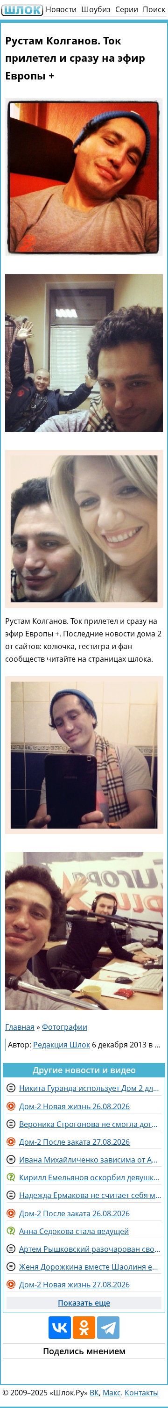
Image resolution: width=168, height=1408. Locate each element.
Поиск (154, 9)
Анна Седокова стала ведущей (74, 1231)
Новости (61, 9)
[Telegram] (108, 1327)
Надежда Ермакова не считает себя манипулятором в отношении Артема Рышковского (90, 1195)
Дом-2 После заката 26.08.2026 (74, 1213)
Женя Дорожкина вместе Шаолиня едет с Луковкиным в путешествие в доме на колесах (90, 1267)
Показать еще (84, 1303)
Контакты (142, 1392)
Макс (112, 1392)
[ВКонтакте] (60, 1327)
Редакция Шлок (61, 1045)
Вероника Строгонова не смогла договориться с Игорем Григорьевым (90, 1124)
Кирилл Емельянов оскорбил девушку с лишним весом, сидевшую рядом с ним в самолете (90, 1177)
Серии (126, 9)
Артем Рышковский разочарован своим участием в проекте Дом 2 (90, 1249)
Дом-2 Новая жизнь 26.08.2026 (74, 1106)
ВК (94, 1392)
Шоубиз (96, 9)
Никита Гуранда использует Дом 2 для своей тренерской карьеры (90, 1088)
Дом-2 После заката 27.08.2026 (74, 1142)
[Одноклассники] (84, 1327)
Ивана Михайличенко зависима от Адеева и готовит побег (90, 1160)
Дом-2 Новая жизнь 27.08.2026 (74, 1284)
